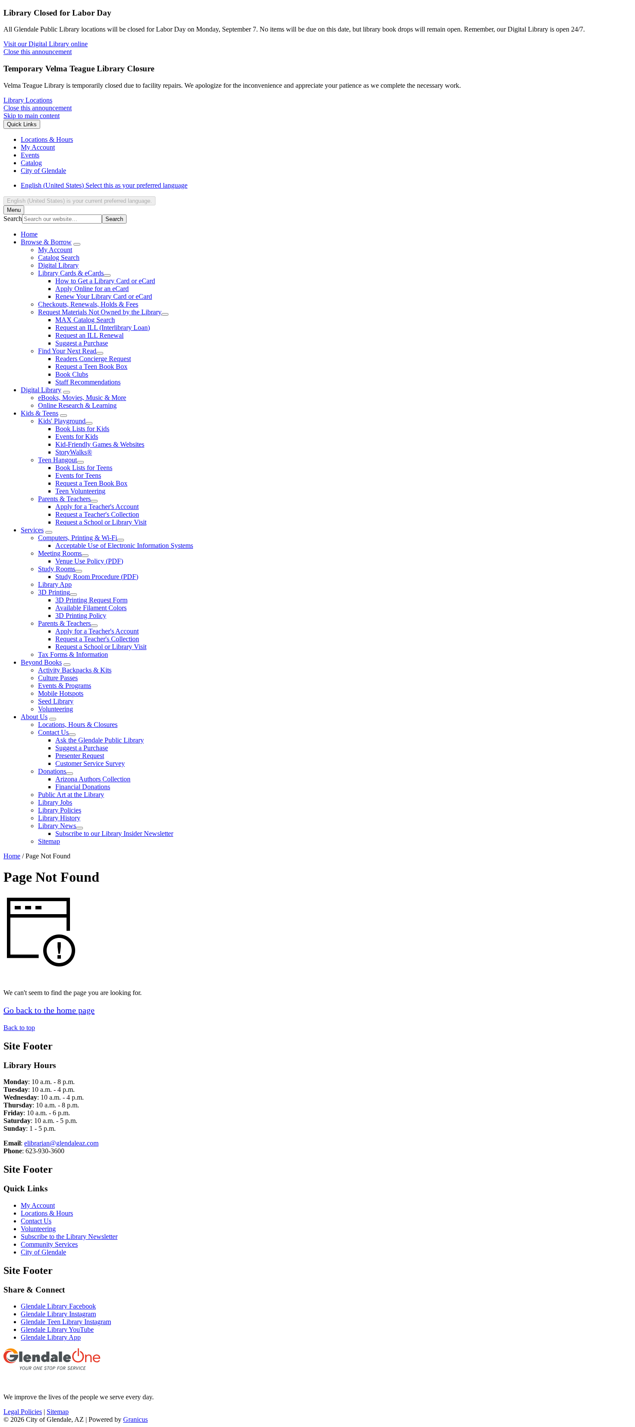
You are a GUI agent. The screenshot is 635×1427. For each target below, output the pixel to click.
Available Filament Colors (91, 607)
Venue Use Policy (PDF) (89, 561)
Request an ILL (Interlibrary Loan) (102, 327)
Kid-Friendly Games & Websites (99, 444)
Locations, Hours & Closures (77, 724)
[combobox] (79, 200)
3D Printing (54, 592)
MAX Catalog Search (85, 319)
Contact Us (53, 732)
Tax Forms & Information (73, 654)
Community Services (49, 1244)
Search (12, 218)
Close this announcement (37, 51)
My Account (55, 249)
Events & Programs (64, 685)
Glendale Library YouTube (57, 1329)
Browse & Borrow (46, 242)
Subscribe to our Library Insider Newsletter (114, 833)
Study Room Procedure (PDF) (96, 576)
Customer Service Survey (90, 763)
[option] (326, 185)
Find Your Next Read (67, 351)
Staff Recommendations (88, 382)
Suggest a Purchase (81, 343)
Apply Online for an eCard (92, 288)
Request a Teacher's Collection (97, 514)
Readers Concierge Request (93, 358)
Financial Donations (82, 786)
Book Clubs (71, 374)
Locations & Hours (47, 1213)
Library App (55, 584)
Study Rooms (56, 569)
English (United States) (104, 185)
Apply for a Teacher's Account (97, 506)
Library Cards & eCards (71, 273)
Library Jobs (55, 802)
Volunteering (55, 709)
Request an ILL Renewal (89, 335)
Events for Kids (76, 436)
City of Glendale (43, 1252)
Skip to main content (31, 115)
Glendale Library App (51, 1337)
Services (32, 530)
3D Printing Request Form (91, 600)
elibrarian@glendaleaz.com (61, 1143)
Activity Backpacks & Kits (74, 670)
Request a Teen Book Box (91, 366)
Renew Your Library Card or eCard (103, 296)
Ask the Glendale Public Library (99, 740)
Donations (52, 771)
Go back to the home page (49, 1010)
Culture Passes (58, 678)
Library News (57, 825)
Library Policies (59, 810)
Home (11, 856)
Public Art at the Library (71, 794)
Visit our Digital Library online (45, 44)
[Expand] (76, 244)
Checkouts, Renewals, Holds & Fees (88, 304)
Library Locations (27, 100)
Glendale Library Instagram (58, 1314)
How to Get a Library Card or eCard (105, 281)
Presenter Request (79, 755)
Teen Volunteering (80, 491)
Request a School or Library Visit (100, 522)
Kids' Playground (62, 421)
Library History (59, 818)
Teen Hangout (57, 460)
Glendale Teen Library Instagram (66, 1321)
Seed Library (55, 701)
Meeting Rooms (60, 553)
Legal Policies (22, 1411)
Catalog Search (58, 257)
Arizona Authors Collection (92, 779)
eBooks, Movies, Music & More (82, 397)
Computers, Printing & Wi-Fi (77, 537)
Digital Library (58, 265)
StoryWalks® (73, 452)
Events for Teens (78, 475)
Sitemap (49, 841)
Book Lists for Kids (82, 428)
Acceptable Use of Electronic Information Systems (124, 545)
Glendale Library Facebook (58, 1306)
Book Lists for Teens (83, 467)
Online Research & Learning (77, 405)
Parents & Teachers (64, 498)
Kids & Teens (39, 413)
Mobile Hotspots (60, 693)
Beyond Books (41, 662)
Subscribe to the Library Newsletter (69, 1236)
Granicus (135, 1419)
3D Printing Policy (80, 615)
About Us (34, 716)
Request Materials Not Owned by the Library (100, 312)
